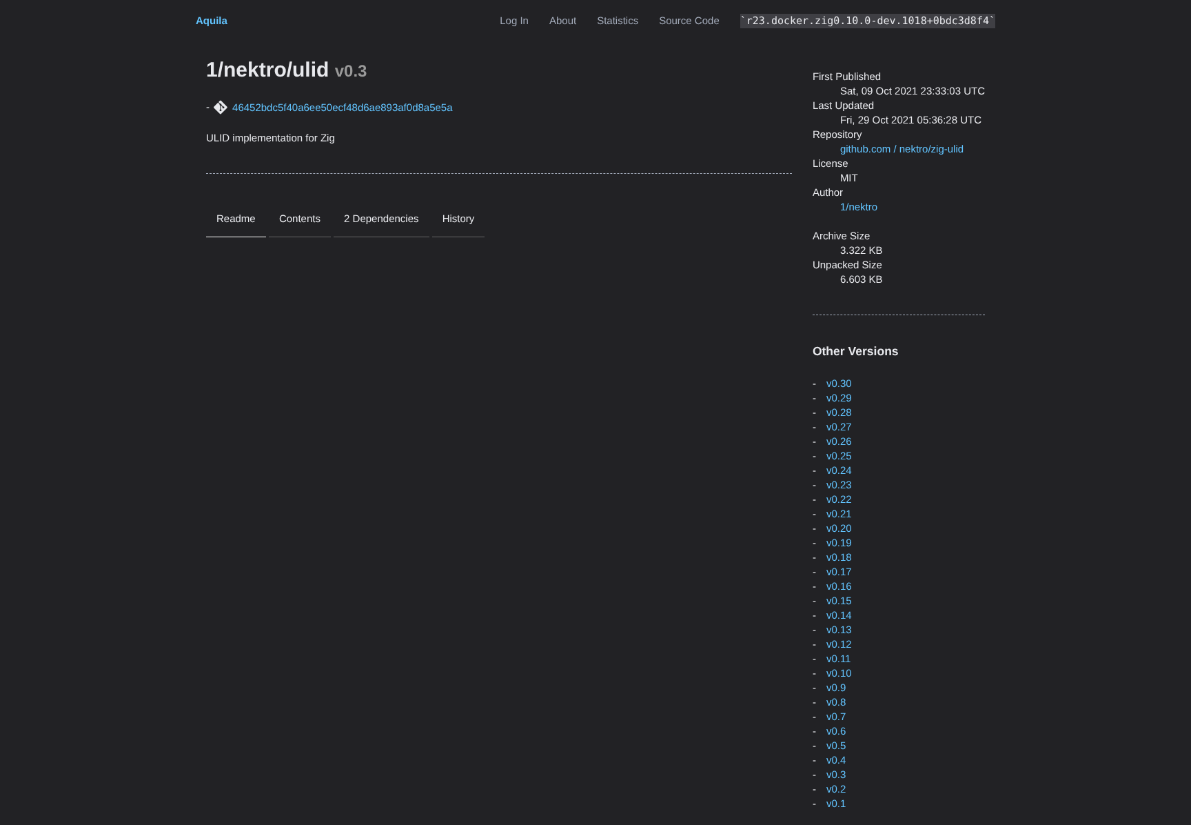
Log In (514, 21)
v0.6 (836, 731)
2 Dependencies (381, 219)
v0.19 (839, 543)
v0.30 (839, 384)
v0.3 (836, 775)
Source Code (689, 21)
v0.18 (839, 558)
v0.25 (839, 456)
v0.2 (836, 789)
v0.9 (836, 688)
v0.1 (836, 804)
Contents (299, 219)
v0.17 (839, 572)
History (458, 219)
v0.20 (839, 529)
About (562, 21)
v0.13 (839, 630)
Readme (236, 219)
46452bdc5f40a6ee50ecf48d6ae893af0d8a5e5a (342, 108)
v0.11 (838, 659)
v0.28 (839, 413)
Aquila (211, 21)
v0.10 (839, 673)
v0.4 (836, 760)
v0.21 (839, 514)
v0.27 (839, 427)
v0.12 (839, 644)
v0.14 (839, 616)
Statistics (617, 21)
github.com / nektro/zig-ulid (902, 149)
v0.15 (839, 601)
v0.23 (839, 485)
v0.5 (836, 746)
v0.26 (839, 442)
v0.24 (839, 471)
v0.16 (839, 587)
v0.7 (836, 717)
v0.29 (839, 398)
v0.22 (839, 500)
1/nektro (858, 207)
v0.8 (836, 702)
